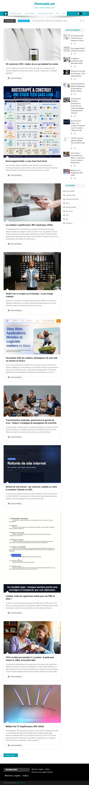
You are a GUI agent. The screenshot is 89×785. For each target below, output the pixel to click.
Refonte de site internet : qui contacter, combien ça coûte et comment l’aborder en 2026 (78, 125)
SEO (57, 14)
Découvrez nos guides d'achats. (42, 772)
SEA (64, 14)
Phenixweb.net (44, 4)
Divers (68, 203)
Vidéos (25, 775)
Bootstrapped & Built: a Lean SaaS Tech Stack (26, 161)
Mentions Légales (13, 775)
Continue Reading (15, 78)
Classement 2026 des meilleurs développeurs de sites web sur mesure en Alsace (78, 87)
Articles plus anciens (12, 755)
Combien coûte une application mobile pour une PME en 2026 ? (78, 141)
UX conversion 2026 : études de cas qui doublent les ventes (32, 64)
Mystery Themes (20, 783)
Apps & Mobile (30, 14)
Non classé (69, 211)
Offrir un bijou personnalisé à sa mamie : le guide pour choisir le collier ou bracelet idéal (77, 158)
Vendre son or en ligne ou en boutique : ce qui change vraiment (78, 73)
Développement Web (45, 14)
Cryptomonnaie (70, 195)
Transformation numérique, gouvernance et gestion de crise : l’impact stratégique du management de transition (77, 106)
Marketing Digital (15, 14)
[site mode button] (79, 14)
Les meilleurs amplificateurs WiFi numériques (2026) (29, 225)
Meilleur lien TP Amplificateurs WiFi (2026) (25, 726)
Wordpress (69, 223)
